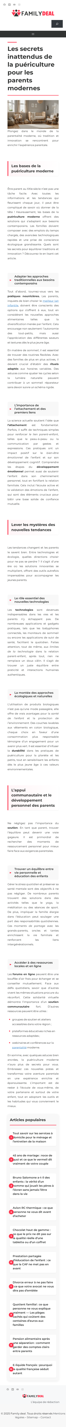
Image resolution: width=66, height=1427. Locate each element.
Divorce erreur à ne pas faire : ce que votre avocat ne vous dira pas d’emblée (33, 1286)
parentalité (19, 1047)
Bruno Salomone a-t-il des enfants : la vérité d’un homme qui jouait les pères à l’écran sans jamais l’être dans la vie (33, 1186)
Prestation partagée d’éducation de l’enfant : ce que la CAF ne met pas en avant (32, 1262)
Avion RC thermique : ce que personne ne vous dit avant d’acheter (33, 1212)
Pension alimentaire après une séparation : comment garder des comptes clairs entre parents (31, 1345)
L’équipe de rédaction (45, 1402)
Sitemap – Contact (39, 1417)
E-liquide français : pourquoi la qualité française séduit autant (32, 1369)
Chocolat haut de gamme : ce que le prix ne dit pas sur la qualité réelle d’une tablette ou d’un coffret (32, 1236)
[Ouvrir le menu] (33, 34)
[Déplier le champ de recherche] (57, 24)
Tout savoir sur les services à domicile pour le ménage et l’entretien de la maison (33, 1137)
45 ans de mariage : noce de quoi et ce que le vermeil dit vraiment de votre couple (32, 1159)
